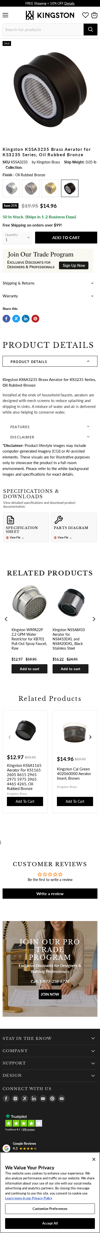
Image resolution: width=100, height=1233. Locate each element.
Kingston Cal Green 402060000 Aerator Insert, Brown (74, 773)
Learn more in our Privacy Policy (28, 1198)
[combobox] (43, 29)
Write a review (50, 893)
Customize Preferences (50, 1209)
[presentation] (6, 619)
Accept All (49, 1223)
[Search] (90, 29)
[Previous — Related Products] (9, 737)
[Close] (93, 1159)
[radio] (11, 188)
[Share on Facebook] (6, 318)
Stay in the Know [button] (27, 1038)
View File (17, 537)
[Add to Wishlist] (93, 45)
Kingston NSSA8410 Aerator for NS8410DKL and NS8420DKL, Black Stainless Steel (69, 639)
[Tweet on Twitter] (16, 318)
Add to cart (29, 669)
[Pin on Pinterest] (35, 318)
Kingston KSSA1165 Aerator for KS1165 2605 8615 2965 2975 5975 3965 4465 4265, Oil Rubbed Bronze (24, 777)
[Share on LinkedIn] (25, 318)
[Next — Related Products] (90, 737)
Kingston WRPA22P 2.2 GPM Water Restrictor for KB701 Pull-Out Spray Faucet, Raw (29, 639)
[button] (50, 361)
